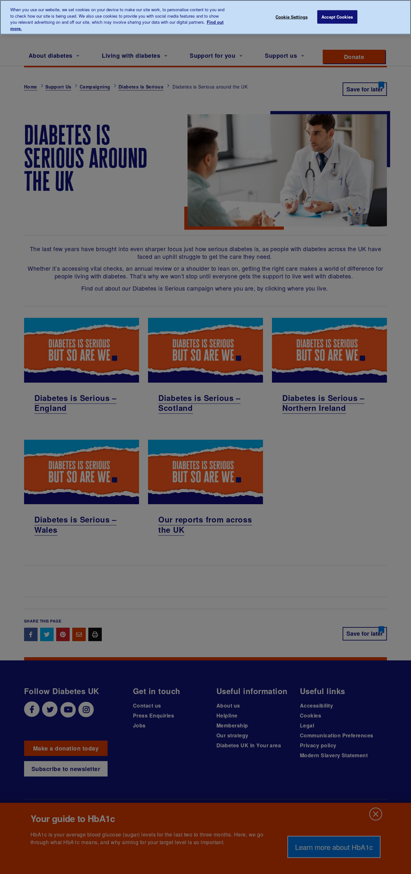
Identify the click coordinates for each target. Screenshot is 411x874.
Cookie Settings (291, 17)
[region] (205, 17)
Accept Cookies (337, 17)
